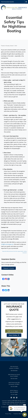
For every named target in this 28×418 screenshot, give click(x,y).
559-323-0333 (14, 378)
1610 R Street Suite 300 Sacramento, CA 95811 (14, 383)
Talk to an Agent (13, 331)
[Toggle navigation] (26, 1)
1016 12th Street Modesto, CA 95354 (14, 367)
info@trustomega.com (7, 244)
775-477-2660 (14, 394)
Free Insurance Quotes (7, 2)
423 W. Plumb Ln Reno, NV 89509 (14, 391)
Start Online (13, 335)
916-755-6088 (14, 386)
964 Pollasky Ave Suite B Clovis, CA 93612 (14, 375)
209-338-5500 (14, 370)
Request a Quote (8, 268)
